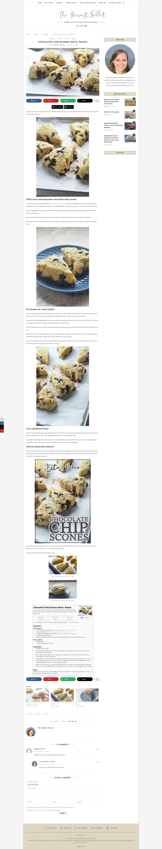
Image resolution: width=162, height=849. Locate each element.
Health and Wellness (88, 2)
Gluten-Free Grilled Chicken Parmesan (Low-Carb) (111, 102)
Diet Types (48, 2)
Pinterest (45, 548)
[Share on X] (2, 427)
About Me (102, 2)
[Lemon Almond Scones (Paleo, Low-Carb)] (62, 694)
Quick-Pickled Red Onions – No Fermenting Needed (113, 125)
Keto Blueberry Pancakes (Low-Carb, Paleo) (63, 600)
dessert (38, 713)
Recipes (59, 2)
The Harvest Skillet (59, 45)
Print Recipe (69, 107)
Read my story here (128, 85)
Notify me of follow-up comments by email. (44, 810)
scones (46, 713)
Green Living (71, 2)
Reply (97, 749)
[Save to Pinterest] (2, 431)
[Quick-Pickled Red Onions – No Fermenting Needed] (130, 126)
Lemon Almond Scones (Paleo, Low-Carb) (62, 576)
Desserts (59, 39)
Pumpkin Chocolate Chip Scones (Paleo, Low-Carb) (35, 703)
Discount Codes (115, 2)
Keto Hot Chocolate (111, 112)
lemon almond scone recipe (58, 203)
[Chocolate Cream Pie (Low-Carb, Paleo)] (87, 694)
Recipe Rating (32, 782)
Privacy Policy (81, 835)
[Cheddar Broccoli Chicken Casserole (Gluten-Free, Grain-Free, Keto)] (130, 138)
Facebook (37, 548)
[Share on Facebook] (2, 423)
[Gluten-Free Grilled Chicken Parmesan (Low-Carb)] (130, 102)
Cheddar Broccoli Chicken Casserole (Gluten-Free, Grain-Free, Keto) (111, 139)
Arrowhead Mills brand (64, 632)
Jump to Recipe (58, 107)
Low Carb (67, 39)
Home (40, 2)
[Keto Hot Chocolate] (130, 114)
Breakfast (45, 34)
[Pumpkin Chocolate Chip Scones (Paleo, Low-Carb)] (37, 694)
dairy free (30, 713)
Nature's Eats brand (70, 630)
